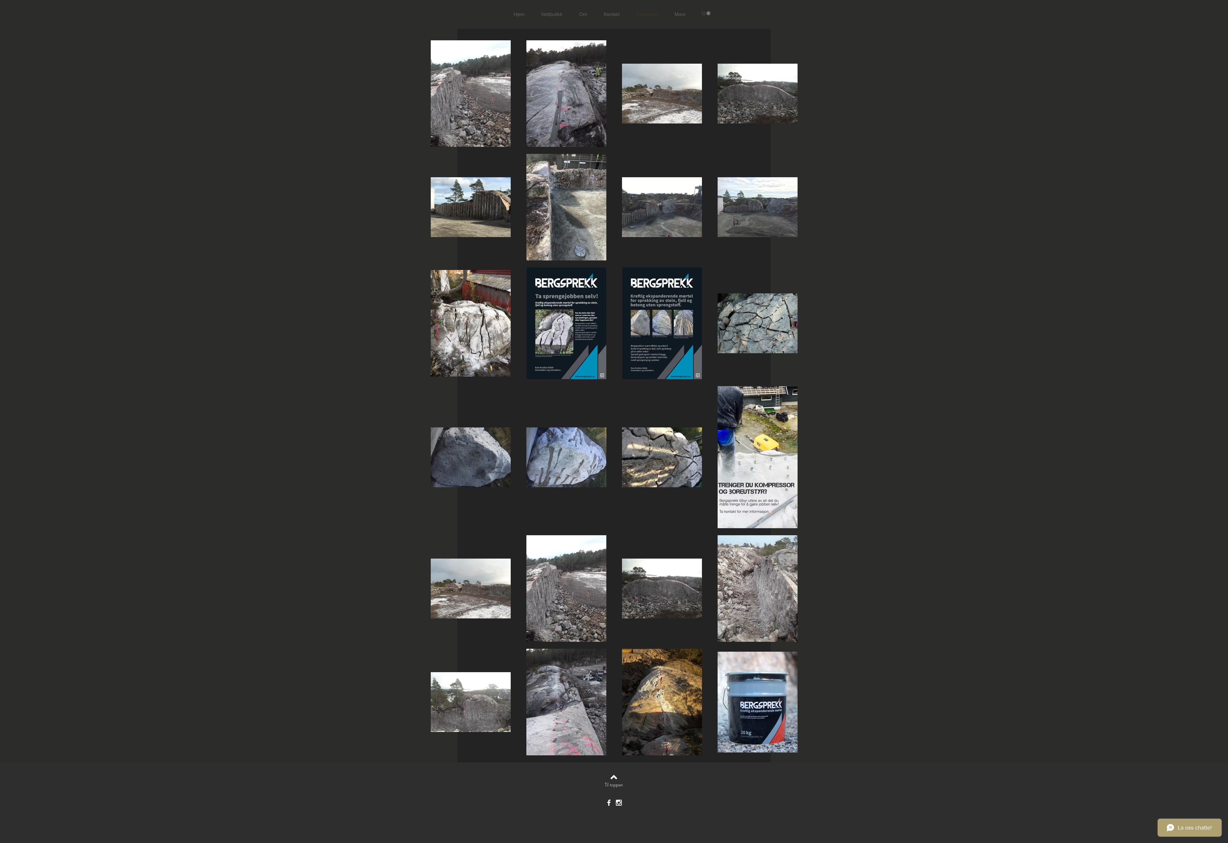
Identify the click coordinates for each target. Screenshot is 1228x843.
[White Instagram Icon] (619, 803)
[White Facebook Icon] (609, 803)
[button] (706, 13)
